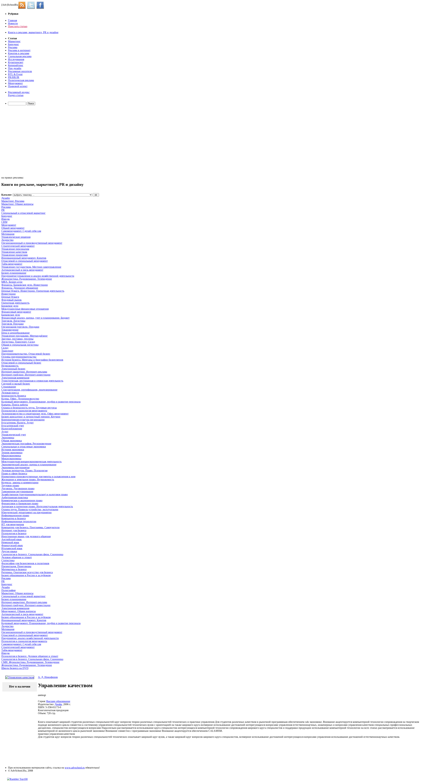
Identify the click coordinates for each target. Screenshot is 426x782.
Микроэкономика (11, 458)
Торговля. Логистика (13, 320)
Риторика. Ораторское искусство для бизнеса (27, 572)
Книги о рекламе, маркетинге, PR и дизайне (33, 32)
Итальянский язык (11, 548)
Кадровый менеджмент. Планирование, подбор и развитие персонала (41, 401)
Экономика (7, 437)
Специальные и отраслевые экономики (23, 446)
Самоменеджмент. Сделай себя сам (21, 231)
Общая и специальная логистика (19, 344)
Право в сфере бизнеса (14, 473)
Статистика (7, 560)
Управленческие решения (15, 237)
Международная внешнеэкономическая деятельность (31, 461)
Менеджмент (15, 83)
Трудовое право (10, 485)
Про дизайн (14, 68)
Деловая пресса (10, 392)
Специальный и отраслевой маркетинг (23, 213)
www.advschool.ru (75, 767)
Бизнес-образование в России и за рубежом (26, 575)
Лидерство (7, 240)
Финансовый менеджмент (16, 311)
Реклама (12, 47)
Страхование (8, 386)
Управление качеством (14, 252)
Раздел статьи (15, 95)
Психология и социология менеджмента (24, 410)
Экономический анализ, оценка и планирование (28, 464)
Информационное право (15, 515)
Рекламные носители (20, 71)
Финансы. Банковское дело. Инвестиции (24, 284)
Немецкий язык (10, 542)
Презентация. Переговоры (16, 566)
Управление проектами (14, 255)
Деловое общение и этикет (16, 557)
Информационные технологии (18, 521)
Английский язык (11, 539)
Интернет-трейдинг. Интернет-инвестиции (25, 374)
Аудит (4, 431)
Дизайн (5, 198)
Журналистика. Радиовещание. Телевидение (26, 278)
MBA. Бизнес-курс (12, 281)
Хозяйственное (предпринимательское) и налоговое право (34, 494)
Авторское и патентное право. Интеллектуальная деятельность (37, 506)
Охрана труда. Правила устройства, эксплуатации (29, 509)
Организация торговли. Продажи (20, 326)
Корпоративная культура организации (23, 419)
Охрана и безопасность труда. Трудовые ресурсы (29, 407)
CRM (4, 222)
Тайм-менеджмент (11, 263)
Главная (12, 20)
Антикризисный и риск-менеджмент (22, 269)
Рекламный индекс (19, 92)
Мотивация (7, 234)
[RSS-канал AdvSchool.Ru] (22, 4)
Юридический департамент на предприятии (26, 512)
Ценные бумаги (10, 296)
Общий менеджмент (12, 228)
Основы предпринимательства (18, 356)
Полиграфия (8, 590)
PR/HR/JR (13, 77)
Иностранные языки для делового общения (26, 536)
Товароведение (9, 329)
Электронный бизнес (13, 368)
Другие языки (9, 551)
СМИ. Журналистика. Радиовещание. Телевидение (30, 662)
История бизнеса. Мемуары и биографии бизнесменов (32, 359)
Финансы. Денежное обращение (19, 287)
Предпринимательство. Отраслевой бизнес (25, 353)
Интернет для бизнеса (13, 530)
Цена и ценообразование (15, 332)
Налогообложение (11, 428)
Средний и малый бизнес (15, 383)
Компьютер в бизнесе (13, 518)
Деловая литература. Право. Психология (24, 470)
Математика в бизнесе (14, 569)
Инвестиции (8, 293)
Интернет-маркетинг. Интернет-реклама (24, 371)
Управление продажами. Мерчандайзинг (24, 335)
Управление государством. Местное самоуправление (31, 266)
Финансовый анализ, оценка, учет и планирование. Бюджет (35, 317)
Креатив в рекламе (18, 53)
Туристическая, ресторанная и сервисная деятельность (32, 380)
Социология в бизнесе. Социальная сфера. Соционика (32, 554)
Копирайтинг (15, 65)
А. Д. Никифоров (48, 677)
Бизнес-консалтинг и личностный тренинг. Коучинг (31, 416)
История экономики (12, 449)
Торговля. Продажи (12, 323)
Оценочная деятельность (15, 302)
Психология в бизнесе (13, 533)
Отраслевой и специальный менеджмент (24, 261)
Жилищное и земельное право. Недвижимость (27, 479)
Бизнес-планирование (13, 272)
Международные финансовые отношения (25, 308)
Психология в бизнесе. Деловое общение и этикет (29, 656)
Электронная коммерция (15, 377)
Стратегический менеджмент (18, 246)
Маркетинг (14, 41)
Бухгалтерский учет (12, 425)
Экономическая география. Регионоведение (26, 443)
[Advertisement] (20, 141)
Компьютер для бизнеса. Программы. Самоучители (30, 527)
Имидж (5, 219)
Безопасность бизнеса (13, 395)
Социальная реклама (19, 56)
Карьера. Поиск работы (14, 404)
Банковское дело (10, 314)
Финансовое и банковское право (19, 503)
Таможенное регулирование (17, 491)
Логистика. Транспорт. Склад (18, 341)
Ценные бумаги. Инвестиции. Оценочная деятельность (32, 290)
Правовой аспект (17, 86)
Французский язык (12, 545)
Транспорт (7, 350)
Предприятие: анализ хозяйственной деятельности (30, 638)
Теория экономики (11, 452)
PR (3, 210)
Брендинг (13, 44)
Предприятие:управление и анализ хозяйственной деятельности (37, 275)
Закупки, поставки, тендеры (17, 338)
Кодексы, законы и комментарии (19, 482)
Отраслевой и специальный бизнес (21, 362)
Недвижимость (9, 365)
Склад (4, 347)
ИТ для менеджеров (12, 524)
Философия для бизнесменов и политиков (25, 563)
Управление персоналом (15, 249)
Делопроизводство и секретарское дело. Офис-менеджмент (35, 413)
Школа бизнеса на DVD (14, 668)
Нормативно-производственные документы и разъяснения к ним (38, 476)
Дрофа (58, 704)
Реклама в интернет (19, 50)
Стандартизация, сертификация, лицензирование (29, 389)
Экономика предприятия (15, 467)
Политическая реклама (21, 80)
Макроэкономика (11, 455)
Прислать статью (17, 26)
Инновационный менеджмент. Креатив (23, 258)
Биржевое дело (9, 305)
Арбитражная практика (14, 497)
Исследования (16, 59)
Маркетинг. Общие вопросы (17, 204)
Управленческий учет (13, 434)
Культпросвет (15, 62)
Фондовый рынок (11, 299)
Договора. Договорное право (17, 488)
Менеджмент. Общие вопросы (18, 611)
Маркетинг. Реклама (12, 201)
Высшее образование (58, 701)
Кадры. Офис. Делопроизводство (20, 398)
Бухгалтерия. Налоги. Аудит (17, 422)
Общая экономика (11, 440)
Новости (13, 23)
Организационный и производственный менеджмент (31, 243)
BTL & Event (15, 74)
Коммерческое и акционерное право (21, 500)
